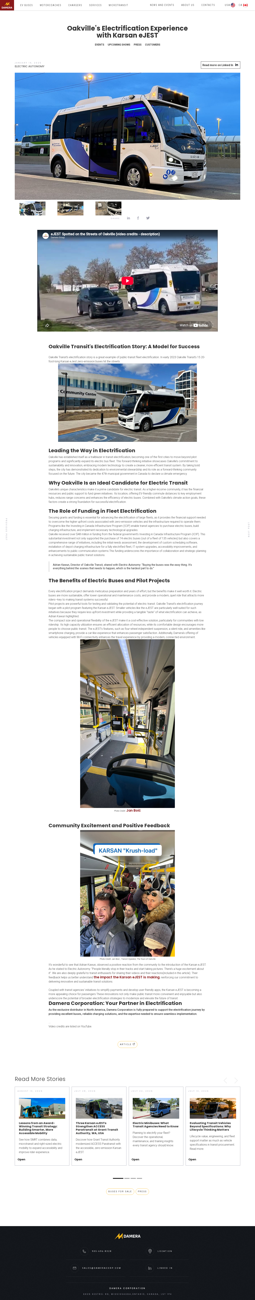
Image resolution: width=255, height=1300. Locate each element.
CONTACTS (208, 5)
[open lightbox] (127, 137)
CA (240, 5)
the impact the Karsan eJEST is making (127, 977)
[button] (162, 5)
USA (227, 5)
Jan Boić (133, 810)
